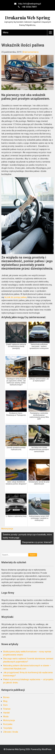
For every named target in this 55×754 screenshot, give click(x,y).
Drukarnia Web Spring (27, 17)
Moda (5, 716)
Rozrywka (7, 724)
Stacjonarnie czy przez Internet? (37, 542)
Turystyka (7, 728)
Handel (6, 712)
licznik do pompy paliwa (16, 297)
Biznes (6, 697)
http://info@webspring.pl (29, 3)
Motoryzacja (7, 528)
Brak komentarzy (30, 52)
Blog (5, 701)
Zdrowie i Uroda (10, 732)
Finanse (6, 709)
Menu (5, 32)
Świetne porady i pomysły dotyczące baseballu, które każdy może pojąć (27, 536)
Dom (5, 705)
